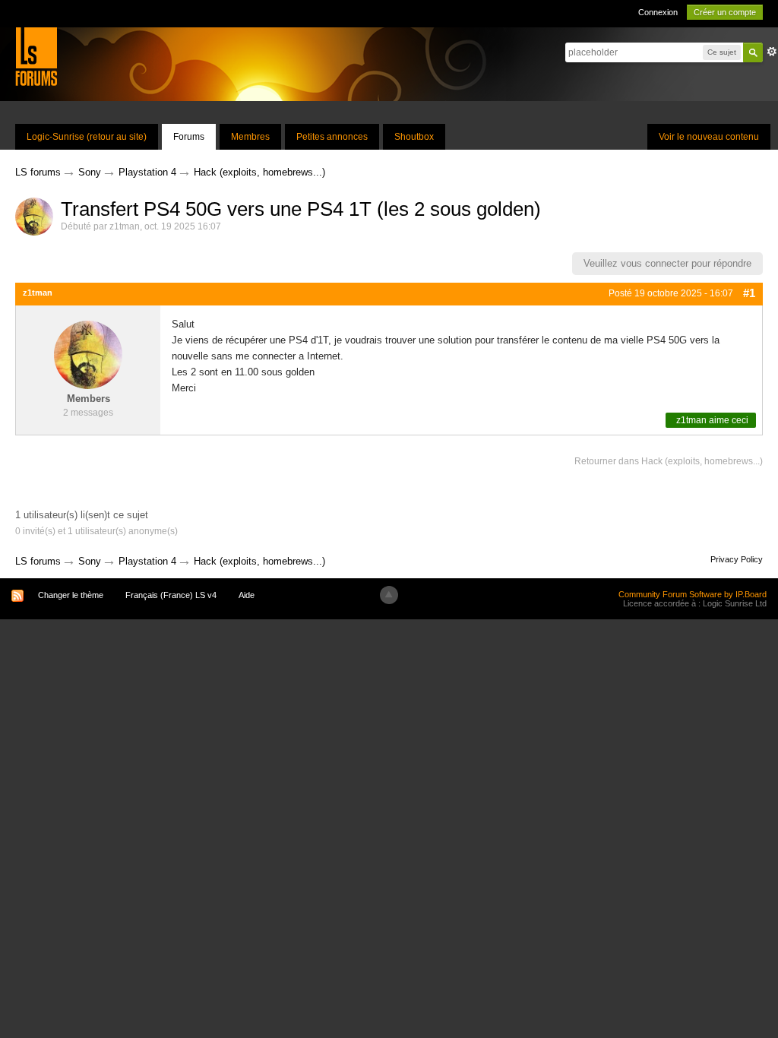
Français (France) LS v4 (171, 595)
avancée (772, 52)
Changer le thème (70, 595)
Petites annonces (332, 136)
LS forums (38, 561)
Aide (247, 595)
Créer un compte (725, 12)
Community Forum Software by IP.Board (692, 594)
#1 (749, 292)
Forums (188, 136)
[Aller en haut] (389, 595)
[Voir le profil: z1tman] (88, 354)
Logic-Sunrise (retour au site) (87, 136)
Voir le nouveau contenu (709, 136)
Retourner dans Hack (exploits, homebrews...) (668, 461)
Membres (250, 136)
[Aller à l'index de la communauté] (36, 56)
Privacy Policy (736, 559)
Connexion (658, 12)
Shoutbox (414, 136)
